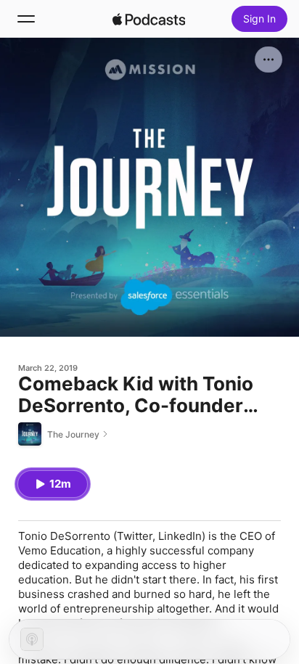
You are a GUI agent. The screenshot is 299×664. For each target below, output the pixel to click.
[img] (149, 19)
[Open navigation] (26, 19)
